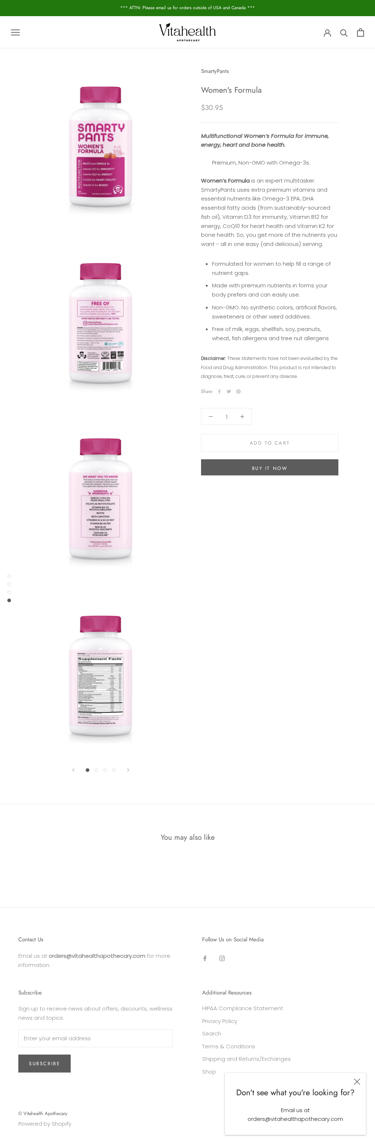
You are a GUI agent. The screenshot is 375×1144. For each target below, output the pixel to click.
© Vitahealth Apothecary (42, 1113)
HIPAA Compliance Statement (242, 1008)
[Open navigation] (15, 32)
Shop (209, 1071)
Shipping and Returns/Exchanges (246, 1059)
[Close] (357, 1081)
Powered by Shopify (44, 1124)
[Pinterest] (238, 391)
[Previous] (73, 770)
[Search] (344, 32)
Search (211, 1033)
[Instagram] (222, 958)
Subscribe (44, 1063)
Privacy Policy (219, 1021)
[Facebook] (219, 391)
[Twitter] (229, 391)
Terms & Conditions (228, 1046)
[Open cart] (360, 32)
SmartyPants (215, 71)
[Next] (128, 770)
